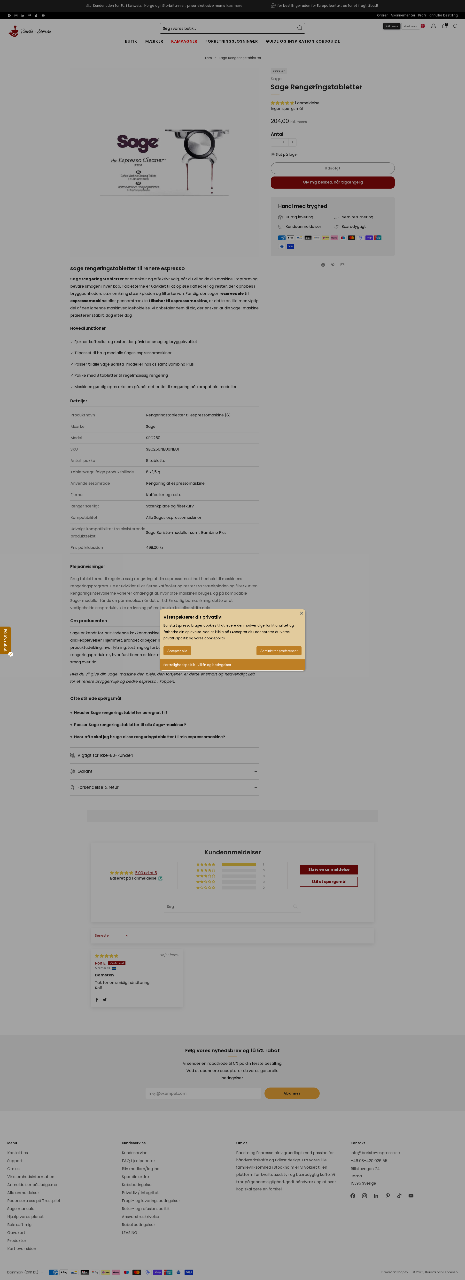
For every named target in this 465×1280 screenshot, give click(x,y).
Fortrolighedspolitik (179, 664)
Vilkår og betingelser (214, 664)
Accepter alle (177, 651)
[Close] (301, 613)
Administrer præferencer (279, 651)
